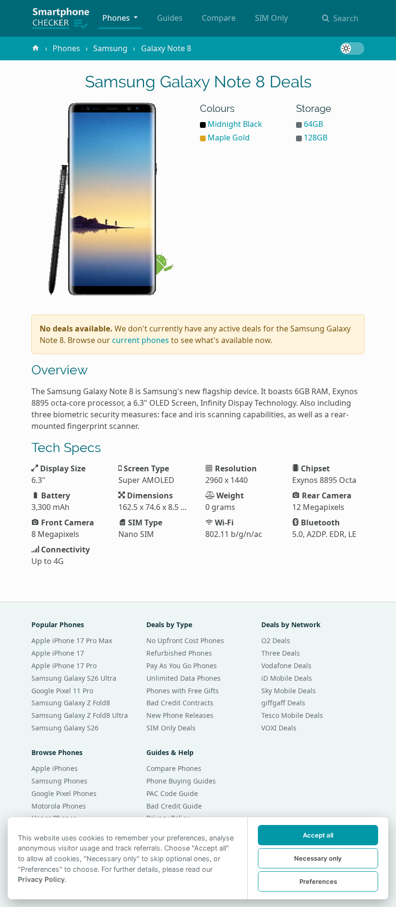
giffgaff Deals (283, 702)
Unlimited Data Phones (183, 678)
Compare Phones (173, 768)
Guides (170, 18)
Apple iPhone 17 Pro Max (71, 640)
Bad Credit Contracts (179, 702)
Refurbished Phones (179, 653)
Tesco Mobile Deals (292, 715)
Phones (117, 18)
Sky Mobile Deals (288, 690)
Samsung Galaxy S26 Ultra (73, 678)
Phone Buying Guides (181, 780)
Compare (219, 18)
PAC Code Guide (172, 793)
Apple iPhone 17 (57, 653)
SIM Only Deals (171, 727)
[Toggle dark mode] (352, 48)
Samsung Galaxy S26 (65, 727)
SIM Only (271, 18)
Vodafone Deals (286, 665)
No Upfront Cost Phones (185, 640)
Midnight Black (235, 124)
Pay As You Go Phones (181, 665)
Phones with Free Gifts (182, 690)
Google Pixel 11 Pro (62, 690)
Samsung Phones (59, 780)
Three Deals (280, 653)
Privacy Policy (41, 879)
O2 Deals (275, 640)
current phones (140, 340)
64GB (313, 124)
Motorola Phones (58, 806)
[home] (36, 48)
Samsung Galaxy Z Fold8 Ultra (79, 715)
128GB (315, 137)
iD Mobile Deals (286, 678)
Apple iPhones (54, 768)
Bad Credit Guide (174, 806)
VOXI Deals (279, 727)
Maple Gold (229, 137)
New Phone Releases (179, 715)
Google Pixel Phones (64, 793)
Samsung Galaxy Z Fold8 (70, 702)
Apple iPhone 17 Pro (64, 665)
